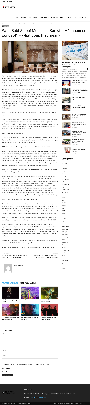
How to (64, 216)
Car (63, 174)
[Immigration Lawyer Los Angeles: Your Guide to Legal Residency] (66, 125)
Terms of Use (74, 403)
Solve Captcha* (6, 368)
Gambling (64, 203)
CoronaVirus (65, 184)
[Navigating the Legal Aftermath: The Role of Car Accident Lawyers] (66, 133)
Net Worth (65, 242)
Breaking (64, 168)
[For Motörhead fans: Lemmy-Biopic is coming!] (49, 293)
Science (64, 253)
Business (24, 17)
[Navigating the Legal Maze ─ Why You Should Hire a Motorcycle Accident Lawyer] (66, 142)
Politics (62, 17)
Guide (63, 208)
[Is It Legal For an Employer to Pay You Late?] (66, 100)
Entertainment (44, 17)
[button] (86, 18)
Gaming (64, 205)
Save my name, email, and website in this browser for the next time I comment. (26, 364)
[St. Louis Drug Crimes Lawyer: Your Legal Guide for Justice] (66, 117)
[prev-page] (3, 323)
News (63, 245)
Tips (63, 263)
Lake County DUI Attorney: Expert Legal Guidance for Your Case (79, 107)
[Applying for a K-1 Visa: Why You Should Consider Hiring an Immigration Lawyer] (66, 83)
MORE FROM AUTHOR (28, 283)
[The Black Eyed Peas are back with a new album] (49, 310)
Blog (63, 166)
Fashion (64, 197)
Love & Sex (65, 234)
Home (17, 17)
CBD (63, 182)
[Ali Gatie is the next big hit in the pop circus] (30, 310)
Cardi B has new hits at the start (29, 300)
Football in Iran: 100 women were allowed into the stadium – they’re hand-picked (46, 256)
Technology (78, 17)
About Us (56, 403)
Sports (70, 17)
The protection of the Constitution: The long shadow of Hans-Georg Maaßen (15, 256)
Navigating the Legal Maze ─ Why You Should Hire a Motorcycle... (79, 141)
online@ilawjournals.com (38, 397)
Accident (64, 163)
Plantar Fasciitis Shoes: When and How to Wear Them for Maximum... (79, 149)
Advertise (62, 403)
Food (63, 200)
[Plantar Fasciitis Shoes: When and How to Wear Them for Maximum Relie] (66, 150)
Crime (63, 187)
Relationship (65, 250)
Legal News (65, 229)
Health (64, 211)
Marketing (65, 237)
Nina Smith (64, 69)
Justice (64, 218)
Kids (63, 221)
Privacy (68, 403)
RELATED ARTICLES (10, 283)
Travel (63, 266)
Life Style (54, 17)
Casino (64, 176)
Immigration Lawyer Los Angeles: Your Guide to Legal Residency (79, 124)
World (63, 268)
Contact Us (82, 403)
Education (33, 17)
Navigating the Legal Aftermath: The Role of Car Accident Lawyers (79, 133)
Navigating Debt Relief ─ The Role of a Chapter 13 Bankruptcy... (73, 64)
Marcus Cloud (7, 39)
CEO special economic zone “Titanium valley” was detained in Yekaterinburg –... (80, 91)
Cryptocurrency (66, 189)
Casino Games (66, 179)
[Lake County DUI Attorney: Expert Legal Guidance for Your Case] (66, 108)
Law (63, 224)
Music (63, 239)
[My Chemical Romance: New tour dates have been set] (10, 310)
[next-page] (6, 323)
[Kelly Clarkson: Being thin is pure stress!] (10, 293)
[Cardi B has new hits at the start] (30, 293)
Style (63, 258)
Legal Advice (65, 226)
